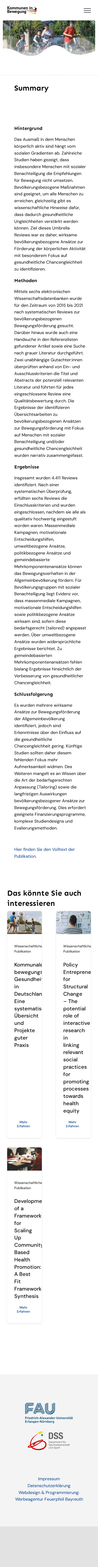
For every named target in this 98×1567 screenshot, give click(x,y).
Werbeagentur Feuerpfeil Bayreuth (49, 1499)
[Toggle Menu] (87, 10)
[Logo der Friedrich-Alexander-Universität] (49, 1405)
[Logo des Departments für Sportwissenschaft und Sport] (49, 1430)
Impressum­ (49, 1479)
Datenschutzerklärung (49, 1486)
